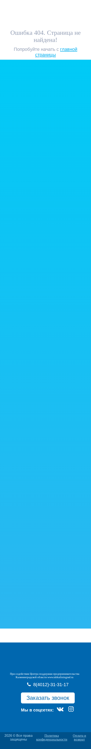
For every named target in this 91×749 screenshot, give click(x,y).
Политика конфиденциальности (51, 737)
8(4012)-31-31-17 (51, 684)
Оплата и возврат (79, 737)
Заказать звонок (47, 698)
